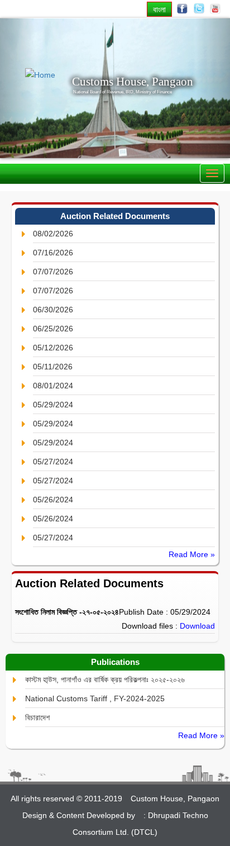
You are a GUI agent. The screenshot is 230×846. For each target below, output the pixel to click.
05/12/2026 (53, 347)
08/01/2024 (53, 385)
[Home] (37, 75)
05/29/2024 (53, 404)
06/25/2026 (53, 328)
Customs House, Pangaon (132, 81)
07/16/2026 (53, 252)
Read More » (192, 554)
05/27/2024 (53, 461)
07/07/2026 (53, 271)
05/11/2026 (53, 366)
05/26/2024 (53, 499)
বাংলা (159, 9)
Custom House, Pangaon (175, 798)
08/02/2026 (53, 233)
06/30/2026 (53, 309)
